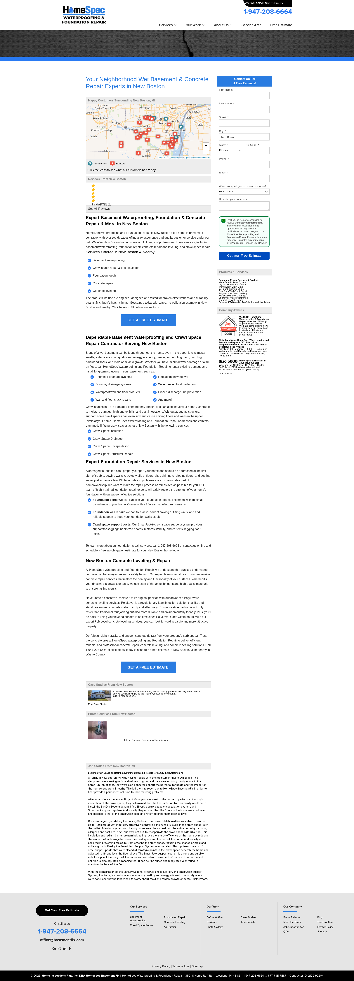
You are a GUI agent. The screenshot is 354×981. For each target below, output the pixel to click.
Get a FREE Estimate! (148, 320)
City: (222, 131)
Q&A (286, 931)
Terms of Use (251, 243)
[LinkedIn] (64, 948)
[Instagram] (59, 948)
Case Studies (248, 917)
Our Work (193, 25)
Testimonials (248, 922)
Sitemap (322, 931)
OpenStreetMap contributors (197, 157)
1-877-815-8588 (275, 975)
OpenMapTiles (175, 157)
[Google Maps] (54, 948)
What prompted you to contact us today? (242, 186)
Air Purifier (170, 926)
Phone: (224, 158)
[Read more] (245, 334)
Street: (223, 117)
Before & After (215, 917)
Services (166, 25)
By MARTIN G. (101, 204)
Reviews (211, 922)
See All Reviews (99, 208)
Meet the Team (292, 922)
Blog (319, 917)
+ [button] (206, 145)
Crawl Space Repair (141, 925)
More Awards (225, 373)
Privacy (263, 243)
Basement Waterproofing (138, 918)
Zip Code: (252, 144)
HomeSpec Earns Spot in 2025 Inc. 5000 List (252, 361)
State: (223, 144)
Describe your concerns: (233, 199)
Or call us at (62, 923)
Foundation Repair (175, 917)
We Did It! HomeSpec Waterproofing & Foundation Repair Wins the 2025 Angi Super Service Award (254, 320)
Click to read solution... (124, 696)
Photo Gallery (215, 926)
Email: (223, 172)
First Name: (226, 89)
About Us (221, 25)
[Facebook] (69, 948)
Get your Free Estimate (244, 255)
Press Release (291, 917)
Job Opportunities (293, 926)
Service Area (251, 25)
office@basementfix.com (62, 940)
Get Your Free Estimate (62, 910)
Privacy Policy (325, 926)
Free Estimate (281, 25)
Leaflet (162, 157)
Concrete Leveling (174, 922)
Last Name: (226, 103)
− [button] (206, 151)
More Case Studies (97, 704)
